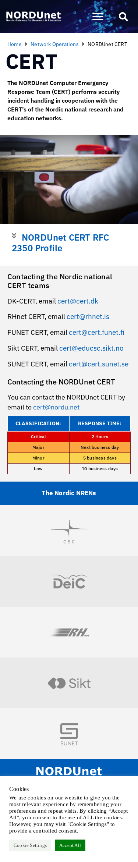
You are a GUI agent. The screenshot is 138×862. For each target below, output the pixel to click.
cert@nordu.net (56, 407)
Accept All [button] (70, 845)
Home (14, 44)
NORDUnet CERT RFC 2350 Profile (60, 242)
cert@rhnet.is (88, 316)
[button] (98, 16)
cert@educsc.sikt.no (91, 348)
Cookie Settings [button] (30, 845)
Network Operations (55, 44)
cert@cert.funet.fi (96, 332)
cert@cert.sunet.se (98, 363)
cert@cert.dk (77, 301)
